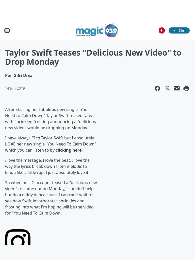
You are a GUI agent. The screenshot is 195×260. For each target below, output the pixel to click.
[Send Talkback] (162, 30)
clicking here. (69, 150)
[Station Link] (98, 30)
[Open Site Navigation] (7, 30)
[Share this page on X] (167, 88)
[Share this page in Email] (176, 88)
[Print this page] (186, 88)
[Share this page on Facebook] (157, 88)
